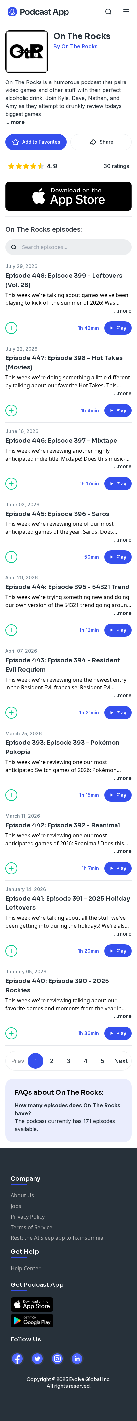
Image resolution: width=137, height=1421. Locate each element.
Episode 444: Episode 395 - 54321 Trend (67, 587)
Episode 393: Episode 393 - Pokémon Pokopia (62, 747)
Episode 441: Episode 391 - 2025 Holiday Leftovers (67, 903)
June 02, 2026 (22, 504)
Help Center (26, 1268)
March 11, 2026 (22, 816)
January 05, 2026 (25, 971)
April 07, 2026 (21, 651)
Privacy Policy (28, 1216)
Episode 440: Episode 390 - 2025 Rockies (57, 985)
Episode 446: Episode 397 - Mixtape (61, 440)
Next (121, 1060)
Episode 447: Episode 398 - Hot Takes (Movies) (64, 363)
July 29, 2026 (21, 266)
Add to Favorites (41, 142)
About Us (22, 1195)
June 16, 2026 (21, 431)
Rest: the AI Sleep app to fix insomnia (57, 1237)
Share (106, 142)
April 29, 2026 (21, 577)
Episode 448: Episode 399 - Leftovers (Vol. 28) (63, 280)
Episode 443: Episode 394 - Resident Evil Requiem (62, 665)
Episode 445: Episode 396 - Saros (57, 514)
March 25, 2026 (23, 733)
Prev (17, 1060)
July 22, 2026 (21, 349)
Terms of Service (31, 1227)
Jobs (16, 1206)
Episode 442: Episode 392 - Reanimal (62, 825)
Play (121, 328)
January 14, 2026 (25, 889)
